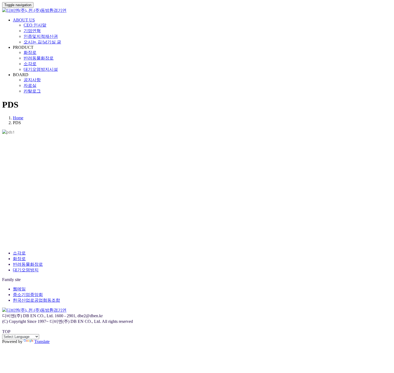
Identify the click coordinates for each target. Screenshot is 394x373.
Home (18, 118)
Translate (42, 341)
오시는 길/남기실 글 (42, 42)
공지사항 (32, 79)
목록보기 (9, 238)
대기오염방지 (26, 270)
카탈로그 (32, 91)
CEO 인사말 (35, 25)
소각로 (30, 63)
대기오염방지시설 (41, 69)
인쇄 (7, 221)
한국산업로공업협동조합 (36, 300)
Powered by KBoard (19, 243)
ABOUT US (24, 20)
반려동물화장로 (39, 58)
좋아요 (11, 214)
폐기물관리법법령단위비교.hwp (28, 227)
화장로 (30, 52)
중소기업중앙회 (28, 294)
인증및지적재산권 (41, 36)
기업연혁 (32, 30)
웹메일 (19, 289)
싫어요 (29, 214)
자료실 (30, 85)
